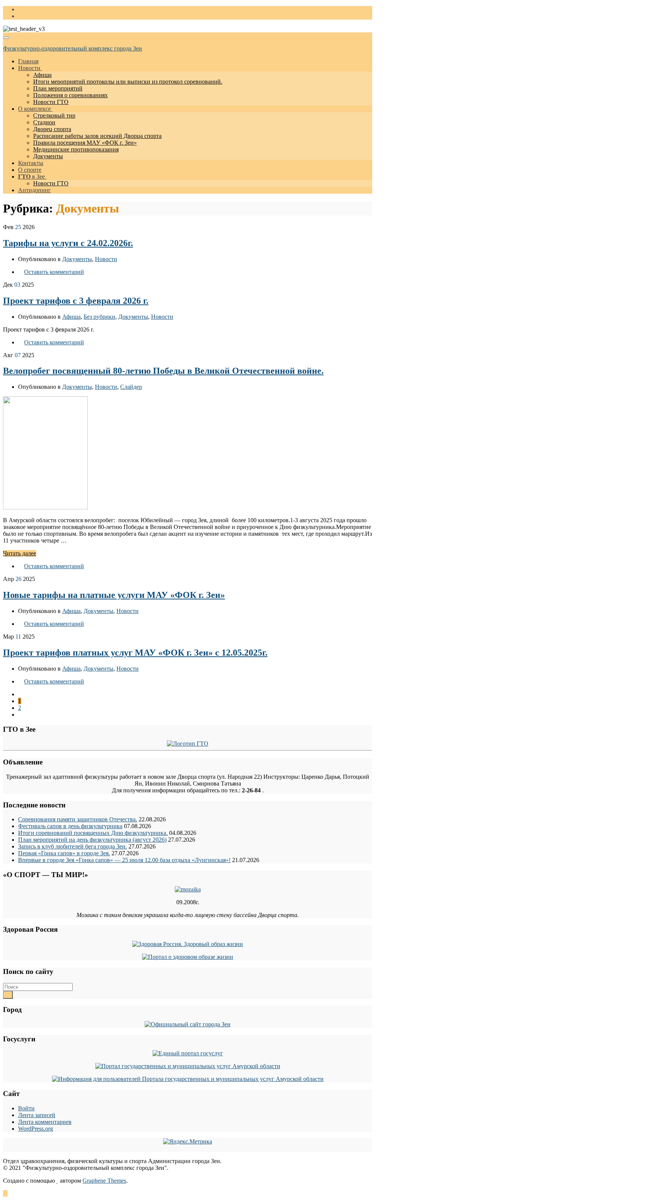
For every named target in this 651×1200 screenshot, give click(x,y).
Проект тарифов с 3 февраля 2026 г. (75, 301)
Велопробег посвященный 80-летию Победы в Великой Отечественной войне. (163, 371)
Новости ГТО (51, 102)
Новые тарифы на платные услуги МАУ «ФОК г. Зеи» (114, 595)
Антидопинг (34, 190)
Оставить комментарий (54, 272)
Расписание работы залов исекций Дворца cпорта (97, 136)
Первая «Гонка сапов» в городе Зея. (64, 853)
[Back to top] (5, 1193)
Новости (30, 68)
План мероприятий (58, 88)
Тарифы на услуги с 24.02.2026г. (68, 243)
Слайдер (131, 387)
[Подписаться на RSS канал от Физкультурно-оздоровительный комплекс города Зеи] (20, 9)
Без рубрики (99, 316)
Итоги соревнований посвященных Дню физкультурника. (93, 833)
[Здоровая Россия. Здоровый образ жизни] (187, 944)
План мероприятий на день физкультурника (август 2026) (92, 839)
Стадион (44, 122)
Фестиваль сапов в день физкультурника (70, 826)
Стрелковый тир (54, 115)
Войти (26, 1108)
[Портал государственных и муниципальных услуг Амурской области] (187, 1066)
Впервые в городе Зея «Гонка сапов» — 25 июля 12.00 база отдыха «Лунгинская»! (124, 860)
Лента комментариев (45, 1122)
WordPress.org (35, 1128)
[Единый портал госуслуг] (188, 1053)
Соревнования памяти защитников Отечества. (77, 819)
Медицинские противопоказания (76, 149)
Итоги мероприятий (127, 81)
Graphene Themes (104, 1180)
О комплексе (35, 108)
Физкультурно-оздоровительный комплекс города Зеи (72, 48)
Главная (28, 61)
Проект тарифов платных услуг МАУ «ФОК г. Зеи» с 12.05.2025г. (135, 652)
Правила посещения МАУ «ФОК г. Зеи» (85, 142)
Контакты (30, 163)
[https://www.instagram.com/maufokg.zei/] (20, 16)
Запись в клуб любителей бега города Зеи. (72, 846)
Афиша (42, 75)
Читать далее (19, 553)
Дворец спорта (52, 129)
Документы (48, 156)
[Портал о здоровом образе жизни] (187, 957)
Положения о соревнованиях (70, 95)
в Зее (32, 176)
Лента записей (36, 1115)
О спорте (29, 170)
